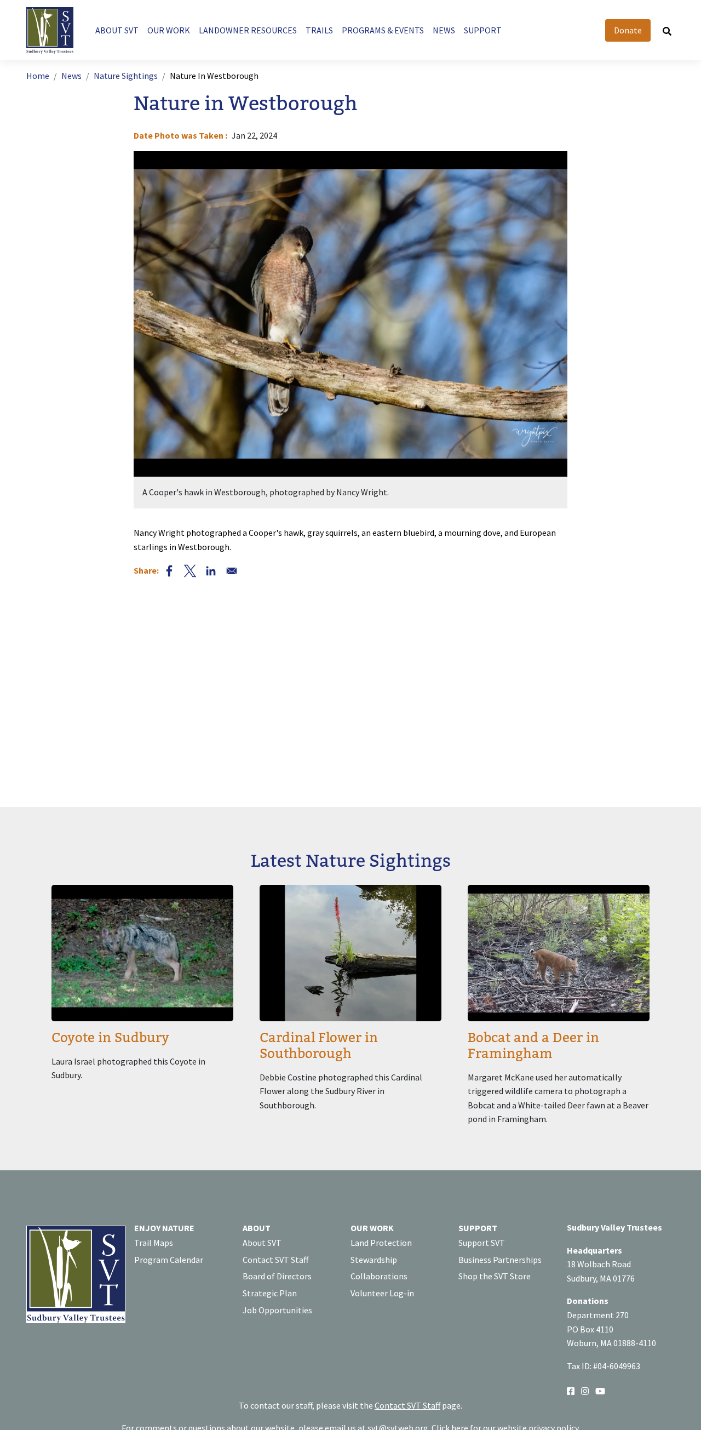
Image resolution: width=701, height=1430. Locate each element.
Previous (161, 329)
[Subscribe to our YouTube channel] (600, 1390)
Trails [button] (319, 30)
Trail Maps (153, 1242)
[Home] (54, 30)
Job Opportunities (277, 1310)
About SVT (262, 1242)
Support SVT (481, 1242)
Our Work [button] (168, 30)
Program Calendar (168, 1259)
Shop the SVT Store (494, 1276)
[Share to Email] (231, 571)
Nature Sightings (126, 75)
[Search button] (667, 30)
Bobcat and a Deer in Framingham (533, 1046)
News (71, 75)
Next (540, 329)
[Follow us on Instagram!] (585, 1390)
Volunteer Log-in (382, 1293)
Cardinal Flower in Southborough (319, 1046)
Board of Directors (277, 1276)
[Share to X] (190, 571)
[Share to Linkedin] (211, 571)
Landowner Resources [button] (248, 30)
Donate (628, 30)
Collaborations (378, 1276)
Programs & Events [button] (383, 30)
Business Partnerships (500, 1259)
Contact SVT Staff (275, 1259)
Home (37, 75)
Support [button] (483, 30)
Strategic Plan (270, 1293)
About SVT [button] (117, 30)
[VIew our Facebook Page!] (570, 1390)
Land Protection (381, 1242)
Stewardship (373, 1259)
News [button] (444, 30)
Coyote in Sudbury (110, 1038)
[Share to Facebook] (169, 571)
